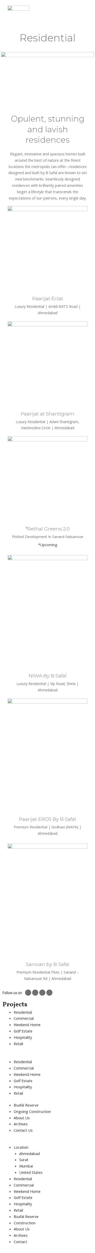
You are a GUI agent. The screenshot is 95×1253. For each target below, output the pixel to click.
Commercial (24, 1018)
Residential (23, 1012)
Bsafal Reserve (26, 1216)
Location (21, 1147)
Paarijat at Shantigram (47, 414)
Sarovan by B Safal (47, 964)
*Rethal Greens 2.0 (48, 529)
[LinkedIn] (49, 993)
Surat (23, 1159)
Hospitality (23, 1037)
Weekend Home (27, 1024)
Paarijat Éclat (47, 299)
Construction (24, 1222)
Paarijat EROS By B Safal (47, 819)
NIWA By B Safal (48, 676)
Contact (20, 1241)
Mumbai (26, 1165)
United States (31, 1172)
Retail (18, 1043)
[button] (47, 1055)
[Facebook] (35, 993)
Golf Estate (23, 1030)
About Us (22, 1228)
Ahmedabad (29, 1153)
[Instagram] (28, 993)
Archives (21, 1235)
